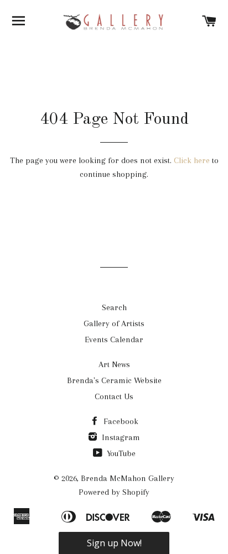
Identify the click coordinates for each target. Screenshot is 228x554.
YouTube (120, 453)
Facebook (119, 421)
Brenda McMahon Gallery (127, 478)
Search (114, 307)
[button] (114, 543)
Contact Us (114, 396)
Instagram (120, 437)
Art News (114, 364)
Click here (192, 160)
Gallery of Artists (114, 323)
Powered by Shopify (114, 492)
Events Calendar (114, 339)
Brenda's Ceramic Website (114, 380)
